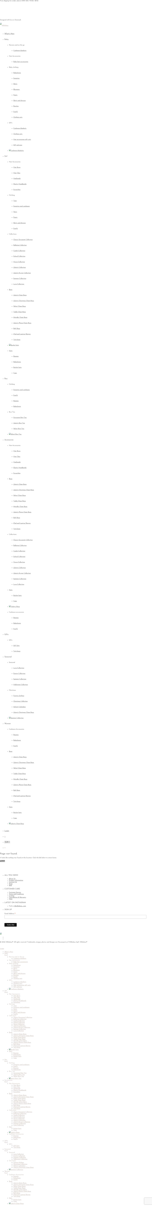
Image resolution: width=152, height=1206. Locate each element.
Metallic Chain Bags (20, 317)
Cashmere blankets (19, 50)
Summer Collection (19, 278)
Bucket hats (17, 367)
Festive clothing (18, 696)
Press (11, 884)
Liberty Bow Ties (19, 423)
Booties (16, 106)
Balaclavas (17, 73)
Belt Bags (16, 328)
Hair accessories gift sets (22, 139)
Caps (15, 373)
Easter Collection (19, 673)
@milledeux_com (20, 906)
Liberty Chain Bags (20, 295)
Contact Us (13, 882)
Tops (15, 201)
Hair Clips (16, 173)
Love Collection (18, 284)
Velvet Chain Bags (19, 306)
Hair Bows (16, 167)
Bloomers (16, 89)
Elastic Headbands (19, 184)
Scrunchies (16, 189)
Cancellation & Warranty (17, 897)
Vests (15, 212)
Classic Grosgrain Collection (23, 240)
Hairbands (17, 178)
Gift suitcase (17, 145)
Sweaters (16, 78)
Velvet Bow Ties (18, 429)
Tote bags (16, 340)
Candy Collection (19, 251)
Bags (10, 290)
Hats (10, 351)
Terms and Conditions (16, 894)
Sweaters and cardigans (21, 206)
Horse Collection (19, 262)
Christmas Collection (20, 701)
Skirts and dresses (19, 100)
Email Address (9, 914)
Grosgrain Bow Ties (20, 417)
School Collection (19, 256)
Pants (15, 95)
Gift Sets (16, 646)
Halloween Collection (20, 685)
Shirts (15, 84)
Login (6, 831)
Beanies (16, 356)
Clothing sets (17, 117)
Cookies (11, 896)
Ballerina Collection (20, 245)
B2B (10, 885)
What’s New (9, 34)
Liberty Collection (19, 267)
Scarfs (15, 112)
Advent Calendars (19, 707)
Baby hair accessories (20, 62)
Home (2, 861)
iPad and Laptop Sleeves (22, 334)
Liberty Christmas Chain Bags (23, 301)
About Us (12, 879)
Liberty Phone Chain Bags (22, 323)
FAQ (10, 899)
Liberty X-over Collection (22, 273)
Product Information (16, 880)
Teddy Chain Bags (19, 312)
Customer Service (15, 892)
